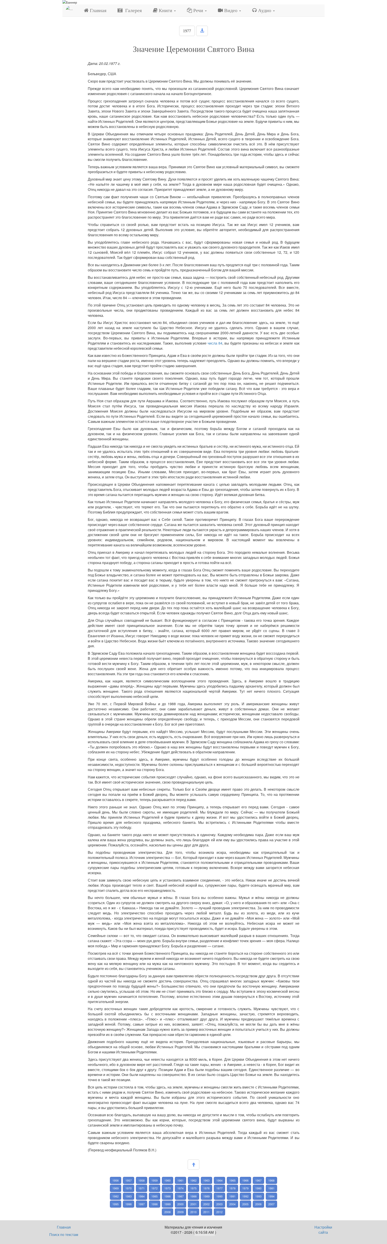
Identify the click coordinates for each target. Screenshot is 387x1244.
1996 (128, 1204)
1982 (115, 1196)
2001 (193, 1204)
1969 (115, 1188)
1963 (206, 1180)
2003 (219, 1204)
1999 (167, 1204)
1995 (115, 1204)
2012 (219, 1212)
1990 (219, 1196)
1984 (141, 1196)
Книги (165, 10)
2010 (193, 1212)
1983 (128, 1196)
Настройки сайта (323, 1230)
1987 (180, 1196)
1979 (245, 1188)
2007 (271, 1204)
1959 (154, 1180)
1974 (180, 1188)
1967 (258, 1180)
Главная (97, 10)
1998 (154, 1204)
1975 (193, 1188)
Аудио (265, 10)
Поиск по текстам (63, 1234)
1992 (245, 1196)
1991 (232, 1196)
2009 (180, 1212)
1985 (154, 1196)
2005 (245, 1204)
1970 (128, 1188)
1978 (232, 1188)
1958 (141, 1180)
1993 (258, 1196)
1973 (167, 1188)
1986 (167, 1196)
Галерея (132, 10)
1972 (154, 1188)
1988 (193, 1196)
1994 (271, 1196)
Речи (198, 10)
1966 (245, 1180)
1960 (167, 1180)
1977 (187, 31)
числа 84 (215, 343)
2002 (206, 1204)
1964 (219, 1180)
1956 (115, 1180)
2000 (180, 1204)
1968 (271, 1180)
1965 (232, 1180)
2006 (258, 1204)
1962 (193, 1180)
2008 (167, 1212)
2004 (232, 1204)
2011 (206, 1212)
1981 (271, 1188)
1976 (206, 1188)
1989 (206, 1196)
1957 (128, 1180)
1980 (258, 1188)
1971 (141, 1188)
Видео (231, 10)
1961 (180, 1180)
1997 (141, 1204)
